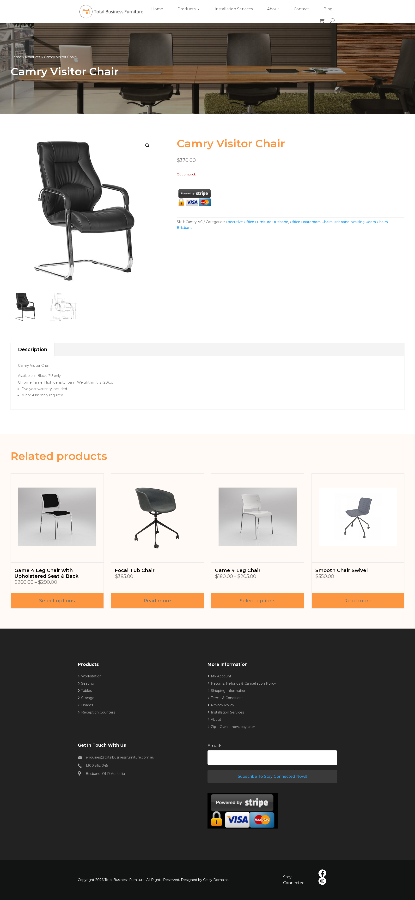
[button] (147, 145)
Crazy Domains (215, 880)
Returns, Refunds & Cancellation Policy (243, 683)
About (273, 9)
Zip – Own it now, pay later (233, 727)
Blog (328, 9)
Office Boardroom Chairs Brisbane (319, 222)
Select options (57, 601)
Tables (86, 690)
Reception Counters (98, 712)
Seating (87, 683)
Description (32, 349)
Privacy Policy (222, 705)
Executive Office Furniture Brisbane (257, 222)
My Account (221, 676)
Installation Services (234, 9)
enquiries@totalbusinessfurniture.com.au (120, 757)
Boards (87, 705)
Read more (157, 601)
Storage (87, 698)
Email (214, 745)
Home (157, 9)
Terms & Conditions (227, 698)
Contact (301, 9)
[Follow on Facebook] (322, 873)
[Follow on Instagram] (322, 881)
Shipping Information (228, 690)
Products (186, 9)
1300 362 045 (97, 765)
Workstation (91, 676)
